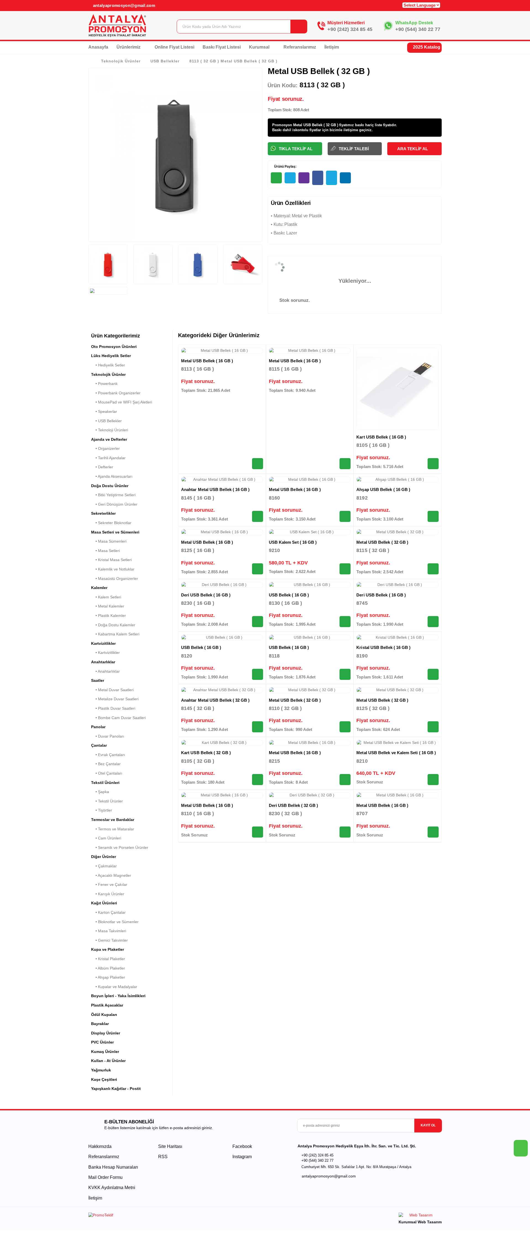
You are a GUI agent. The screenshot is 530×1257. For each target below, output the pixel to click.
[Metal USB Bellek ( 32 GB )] (397, 532)
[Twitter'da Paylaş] (331, 178)
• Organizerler (105, 448)
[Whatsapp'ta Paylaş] (276, 177)
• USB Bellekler (106, 421)
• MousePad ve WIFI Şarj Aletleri (121, 402)
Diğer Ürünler (103, 856)
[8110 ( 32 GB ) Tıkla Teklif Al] (345, 726)
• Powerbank (104, 383)
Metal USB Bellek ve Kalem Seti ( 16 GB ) (396, 752)
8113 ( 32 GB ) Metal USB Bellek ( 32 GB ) (233, 61)
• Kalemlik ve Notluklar (112, 569)
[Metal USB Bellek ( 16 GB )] (222, 351)
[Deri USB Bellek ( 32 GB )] (310, 795)
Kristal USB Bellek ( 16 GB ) (383, 647)
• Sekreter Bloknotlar (111, 523)
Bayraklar (100, 1023)
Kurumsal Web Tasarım (420, 1222)
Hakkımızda (100, 1146)
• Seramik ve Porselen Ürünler (119, 847)
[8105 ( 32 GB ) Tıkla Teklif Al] (257, 779)
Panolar (98, 727)
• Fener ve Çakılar (109, 884)
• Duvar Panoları (107, 736)
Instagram (241, 1156)
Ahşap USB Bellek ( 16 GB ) (383, 489)
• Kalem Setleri (106, 597)
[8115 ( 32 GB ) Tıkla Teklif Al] (433, 568)
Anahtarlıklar (103, 662)
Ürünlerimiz (129, 47)
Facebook (241, 1146)
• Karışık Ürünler (107, 894)
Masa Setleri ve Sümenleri (115, 532)
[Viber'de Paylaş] (303, 177)
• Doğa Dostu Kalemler (113, 625)
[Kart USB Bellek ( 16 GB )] (397, 389)
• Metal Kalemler (107, 606)
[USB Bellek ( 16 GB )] (310, 585)
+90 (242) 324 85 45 (349, 29)
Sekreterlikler (103, 513)
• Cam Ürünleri (106, 838)
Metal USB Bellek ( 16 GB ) (207, 360)
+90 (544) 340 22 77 (417, 29)
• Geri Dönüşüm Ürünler (114, 504)
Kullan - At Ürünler (108, 1060)
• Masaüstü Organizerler (114, 578)
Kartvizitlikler (103, 643)
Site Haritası (170, 1146)
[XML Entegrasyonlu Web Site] (175, 1216)
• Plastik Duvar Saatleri (113, 708)
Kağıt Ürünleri (104, 903)
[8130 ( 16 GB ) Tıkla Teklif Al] (345, 621)
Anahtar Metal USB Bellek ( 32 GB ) (215, 700)
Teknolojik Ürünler (121, 61)
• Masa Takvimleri (108, 931)
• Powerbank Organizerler (116, 393)
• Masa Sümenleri (108, 541)
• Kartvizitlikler (105, 652)
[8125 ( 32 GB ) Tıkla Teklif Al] (433, 726)
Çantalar (99, 745)
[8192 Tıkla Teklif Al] (433, 516)
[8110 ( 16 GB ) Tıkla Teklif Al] (257, 832)
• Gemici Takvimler (109, 940)
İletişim (331, 47)
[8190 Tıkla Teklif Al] (433, 674)
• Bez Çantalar (106, 764)
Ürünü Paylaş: (284, 166)
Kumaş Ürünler (105, 1051)
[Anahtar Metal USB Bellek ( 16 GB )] (222, 480)
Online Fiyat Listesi (174, 47)
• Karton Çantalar (108, 912)
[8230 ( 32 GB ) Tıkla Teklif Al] (345, 832)
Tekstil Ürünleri (105, 782)
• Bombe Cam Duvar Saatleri (118, 717)
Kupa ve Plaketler (107, 949)
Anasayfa (98, 47)
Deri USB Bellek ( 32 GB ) (293, 805)
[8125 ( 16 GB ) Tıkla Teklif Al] (257, 568)
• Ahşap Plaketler (108, 977)
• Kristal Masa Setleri (111, 560)
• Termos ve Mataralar (112, 829)
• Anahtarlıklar (105, 671)
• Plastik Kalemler (108, 615)
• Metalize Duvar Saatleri (115, 699)
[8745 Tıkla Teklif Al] (433, 621)
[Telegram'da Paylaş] (290, 177)
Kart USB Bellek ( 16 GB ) (381, 437)
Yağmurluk (101, 1070)
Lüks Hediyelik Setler (111, 355)
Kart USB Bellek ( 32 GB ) (206, 752)
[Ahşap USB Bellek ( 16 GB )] (397, 480)
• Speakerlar (104, 411)
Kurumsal (260, 47)
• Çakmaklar (104, 866)
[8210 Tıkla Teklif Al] (433, 779)
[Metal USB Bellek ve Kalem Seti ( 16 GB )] (397, 743)
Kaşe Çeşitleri (104, 1079)
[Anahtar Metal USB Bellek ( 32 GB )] (222, 690)
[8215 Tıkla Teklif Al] (345, 779)
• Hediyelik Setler (108, 365)
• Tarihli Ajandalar (108, 458)
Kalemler (99, 587)
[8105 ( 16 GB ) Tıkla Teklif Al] (433, 463)
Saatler (97, 680)
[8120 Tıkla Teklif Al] (257, 674)
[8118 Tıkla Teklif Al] (345, 674)
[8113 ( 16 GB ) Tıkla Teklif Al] (257, 463)
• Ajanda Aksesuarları (111, 476)
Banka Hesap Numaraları (113, 1167)
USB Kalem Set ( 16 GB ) (293, 542)
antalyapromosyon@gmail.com (123, 5)
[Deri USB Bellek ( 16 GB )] (222, 585)
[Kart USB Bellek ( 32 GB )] (222, 743)
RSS (163, 1156)
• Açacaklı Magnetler (111, 875)
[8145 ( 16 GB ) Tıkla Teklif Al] (257, 516)
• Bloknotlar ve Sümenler (115, 922)
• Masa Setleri (105, 550)
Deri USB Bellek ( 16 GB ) (205, 595)
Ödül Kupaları (104, 1014)
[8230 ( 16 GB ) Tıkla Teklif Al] (257, 621)
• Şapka (100, 791)
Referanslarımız (299, 47)
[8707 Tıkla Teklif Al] (433, 832)
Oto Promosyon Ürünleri (114, 346)
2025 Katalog (426, 47)
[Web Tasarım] (420, 1216)
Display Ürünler (105, 1033)
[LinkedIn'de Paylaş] (345, 177)
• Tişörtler (101, 810)
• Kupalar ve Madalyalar (114, 986)
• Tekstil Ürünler (107, 801)
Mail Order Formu (105, 1177)
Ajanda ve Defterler (109, 439)
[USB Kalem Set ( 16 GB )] (310, 532)
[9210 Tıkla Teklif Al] (345, 568)
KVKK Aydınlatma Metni (111, 1187)
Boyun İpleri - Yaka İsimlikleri (118, 996)
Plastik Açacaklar (107, 1005)
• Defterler (102, 467)
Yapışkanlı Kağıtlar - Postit (116, 1088)
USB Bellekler (164, 61)
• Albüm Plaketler (108, 968)
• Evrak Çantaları (108, 754)
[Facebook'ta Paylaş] (317, 178)
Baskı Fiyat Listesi (222, 47)
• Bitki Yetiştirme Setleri (113, 495)
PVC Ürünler (102, 1042)
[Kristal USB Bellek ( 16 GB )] (397, 638)
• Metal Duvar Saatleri (112, 690)
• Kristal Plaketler (108, 959)
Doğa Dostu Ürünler (109, 486)
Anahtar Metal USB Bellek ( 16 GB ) (215, 489)
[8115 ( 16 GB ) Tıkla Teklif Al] (345, 463)
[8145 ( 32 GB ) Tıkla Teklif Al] (257, 726)
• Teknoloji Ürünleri (109, 430)
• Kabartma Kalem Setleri (115, 634)
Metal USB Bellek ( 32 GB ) (382, 542)
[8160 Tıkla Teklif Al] (345, 516)
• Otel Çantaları (106, 773)
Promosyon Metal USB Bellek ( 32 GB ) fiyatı (310, 125)
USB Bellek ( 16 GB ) (289, 595)
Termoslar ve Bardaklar (112, 819)
